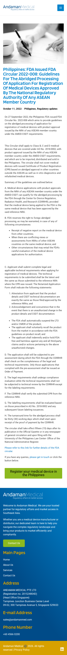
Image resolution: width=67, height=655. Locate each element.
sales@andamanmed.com (17, 619)
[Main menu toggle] (60, 8)
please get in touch (39, 457)
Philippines (30, 108)
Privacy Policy (22, 649)
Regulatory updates (47, 108)
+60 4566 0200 (11, 634)
